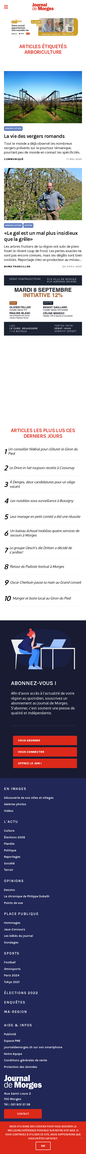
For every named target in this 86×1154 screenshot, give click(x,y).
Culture (9, 830)
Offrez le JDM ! (30, 763)
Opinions (14, 881)
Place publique (21, 914)
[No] (81, 1138)
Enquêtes (14, 1002)
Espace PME (12, 1041)
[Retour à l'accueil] (23, 1083)
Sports (11, 953)
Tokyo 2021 (12, 982)
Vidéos (8, 811)
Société (9, 863)
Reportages (12, 857)
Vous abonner (29, 740)
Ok (43, 1146)
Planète (9, 844)
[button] (6, 7)
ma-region (15, 1011)
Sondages (11, 942)
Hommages (12, 923)
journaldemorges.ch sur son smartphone (33, 1047)
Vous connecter (31, 752)
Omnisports (12, 969)
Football (10, 962)
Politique (10, 850)
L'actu (11, 821)
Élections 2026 (14, 837)
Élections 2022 (21, 993)
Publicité (10, 1034)
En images (15, 789)
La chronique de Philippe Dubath (26, 896)
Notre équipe (13, 1054)
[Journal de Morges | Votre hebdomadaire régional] (43, 7)
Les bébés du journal (18, 936)
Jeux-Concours (14, 929)
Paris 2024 (11, 975)
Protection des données (20, 1067)
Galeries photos (15, 804)
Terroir (8, 870)
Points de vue (13, 903)
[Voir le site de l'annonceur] (43, 27)
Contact (23, 1113)
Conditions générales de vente (25, 1060)
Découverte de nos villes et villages (29, 798)
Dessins (9, 890)
